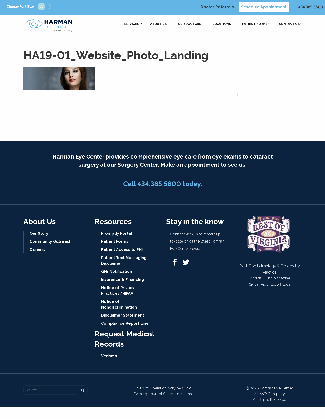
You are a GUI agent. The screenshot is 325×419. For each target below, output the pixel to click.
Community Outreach (51, 241)
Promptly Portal (116, 233)
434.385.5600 (310, 7)
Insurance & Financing (122, 279)
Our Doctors (189, 23)
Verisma (109, 356)
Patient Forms (254, 23)
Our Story (39, 233)
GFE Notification (116, 271)
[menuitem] (131, 24)
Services (131, 23)
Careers (37, 249)
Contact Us (289, 23)
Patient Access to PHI (122, 249)
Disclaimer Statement (122, 315)
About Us (158, 23)
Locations (221, 23)
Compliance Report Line (125, 323)
